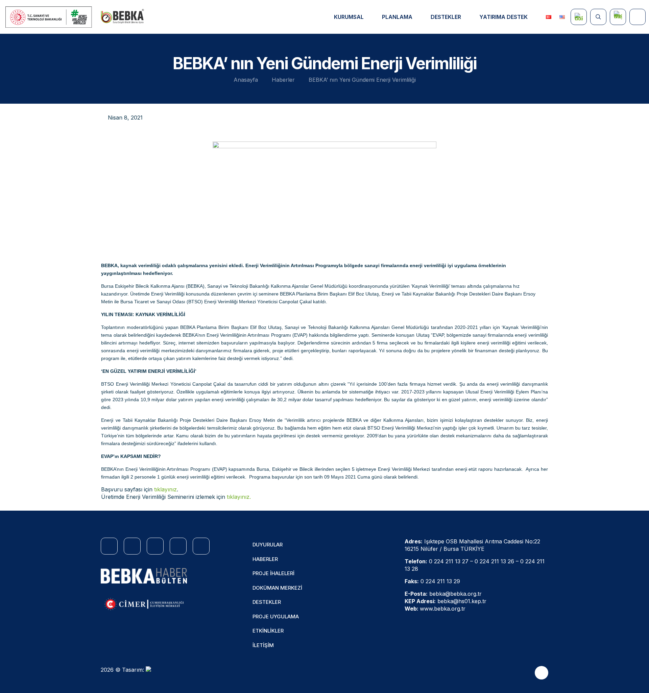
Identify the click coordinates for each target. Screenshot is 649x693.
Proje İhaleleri (273, 573)
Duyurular (268, 544)
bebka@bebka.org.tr (455, 593)
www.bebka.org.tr (442, 608)
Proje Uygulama (276, 616)
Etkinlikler (268, 630)
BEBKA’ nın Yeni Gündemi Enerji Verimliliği (362, 79)
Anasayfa (246, 79)
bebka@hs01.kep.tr (461, 601)
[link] (144, 576)
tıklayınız (165, 489)
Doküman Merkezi (277, 588)
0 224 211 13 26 (494, 561)
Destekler (267, 602)
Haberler (283, 79)
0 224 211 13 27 (448, 561)
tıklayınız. (239, 496)
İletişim (263, 645)
